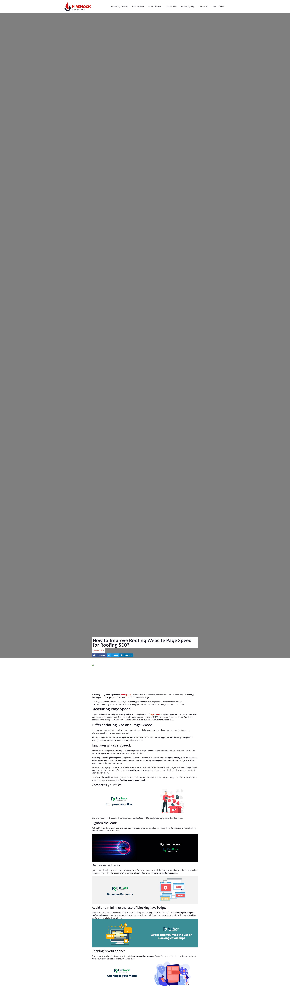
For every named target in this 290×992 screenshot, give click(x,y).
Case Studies (171, 6)
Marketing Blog (188, 6)
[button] (99, 655)
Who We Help (138, 6)
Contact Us (203, 6)
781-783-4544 (218, 6)
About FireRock (154, 6)
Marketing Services (119, 6)
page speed (126, 694)
